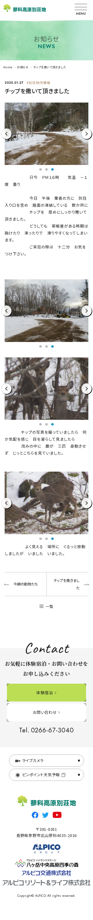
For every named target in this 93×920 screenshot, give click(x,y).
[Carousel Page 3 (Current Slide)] (52, 169)
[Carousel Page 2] (46, 169)
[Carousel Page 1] (40, 169)
